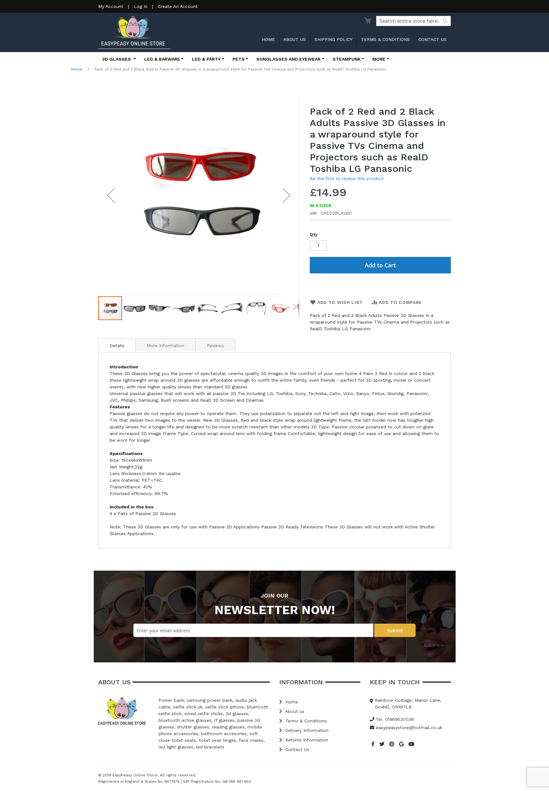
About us (294, 39)
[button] (111, 195)
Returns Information (306, 739)
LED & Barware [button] (162, 59)
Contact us (432, 39)
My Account (110, 6)
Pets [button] (239, 59)
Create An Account (178, 6)
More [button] (378, 59)
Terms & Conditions (385, 39)
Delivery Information (306, 730)
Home (268, 39)
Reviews (215, 345)
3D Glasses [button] (117, 59)
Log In (140, 6)
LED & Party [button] (206, 59)
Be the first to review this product (347, 178)
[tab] (117, 345)
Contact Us (296, 749)
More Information (165, 345)
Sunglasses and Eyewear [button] (288, 59)
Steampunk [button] (347, 59)
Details (117, 345)
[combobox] (413, 21)
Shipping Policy (333, 39)
